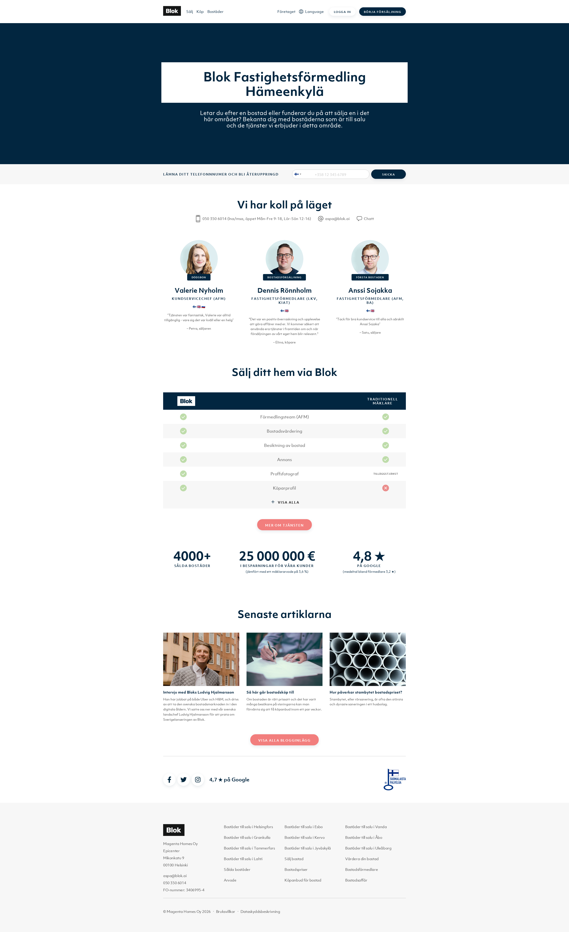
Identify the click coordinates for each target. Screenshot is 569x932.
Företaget (286, 11)
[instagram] (198, 779)
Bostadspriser (296, 869)
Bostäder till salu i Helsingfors (248, 826)
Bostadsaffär (356, 880)
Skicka (388, 174)
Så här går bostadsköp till (270, 692)
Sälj (189, 11)
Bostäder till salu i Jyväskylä (307, 848)
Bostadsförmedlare (361, 869)
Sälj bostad (294, 858)
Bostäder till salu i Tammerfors (249, 848)
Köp (200, 11)
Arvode (230, 880)
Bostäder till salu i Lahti (243, 858)
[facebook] (169, 779)
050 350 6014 (174, 882)
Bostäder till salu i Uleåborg (368, 848)
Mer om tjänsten (284, 525)
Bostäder (215, 11)
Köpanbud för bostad (302, 880)
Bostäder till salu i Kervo (304, 837)
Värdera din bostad (362, 858)
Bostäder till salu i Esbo (303, 826)
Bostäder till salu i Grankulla (247, 837)
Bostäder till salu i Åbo (363, 837)
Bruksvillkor (225, 911)
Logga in (342, 12)
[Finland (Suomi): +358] (297, 174)
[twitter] (183, 779)
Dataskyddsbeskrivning (260, 911)
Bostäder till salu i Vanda (366, 826)
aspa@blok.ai (174, 875)
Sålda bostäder (237, 869)
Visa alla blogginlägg (284, 740)
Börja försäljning (382, 12)
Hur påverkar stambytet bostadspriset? (366, 692)
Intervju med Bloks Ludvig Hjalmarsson (198, 692)
